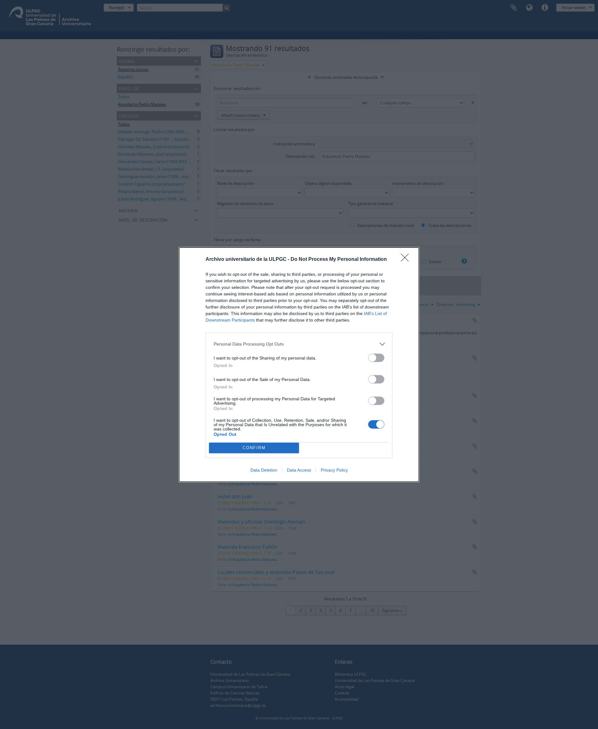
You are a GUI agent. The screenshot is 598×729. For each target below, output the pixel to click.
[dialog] (299, 364)
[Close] (407, 260)
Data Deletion (263, 470)
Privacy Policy (334, 470)
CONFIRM (254, 447)
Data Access (299, 470)
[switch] (376, 358)
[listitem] (299, 344)
